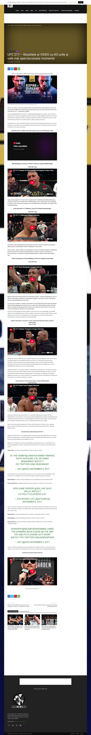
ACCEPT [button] (80, 2)
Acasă (9, 25)
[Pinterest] (15, 68)
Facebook (73, 733)
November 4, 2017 (39, 542)
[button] (81, 5)
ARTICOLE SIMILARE (12, 611)
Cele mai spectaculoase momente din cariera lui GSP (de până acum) (45, 605)
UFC (36, 10)
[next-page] (11, 632)
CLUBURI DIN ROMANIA (66, 10)
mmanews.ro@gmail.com (21, 721)
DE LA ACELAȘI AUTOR (24, 611)
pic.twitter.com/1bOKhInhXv (32, 464)
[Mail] (12, 725)
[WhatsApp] (18, 68)
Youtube (81, 733)
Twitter (77, 733)
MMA (31, 10)
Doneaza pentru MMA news (32, 588)
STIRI (22, 10)
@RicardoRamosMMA (34, 528)
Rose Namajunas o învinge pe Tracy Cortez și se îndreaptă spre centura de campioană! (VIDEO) (15, 628)
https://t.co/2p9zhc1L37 (32, 494)
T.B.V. (12, 61)
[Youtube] (20, 725)
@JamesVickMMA (35, 455)
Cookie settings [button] (72, 2)
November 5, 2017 (39, 469)
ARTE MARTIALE (43, 10)
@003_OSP (40, 488)
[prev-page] (8, 632)
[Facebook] (9, 68)
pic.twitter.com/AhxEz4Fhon (37, 537)
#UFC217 (39, 461)
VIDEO (27, 10)
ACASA (17, 10)
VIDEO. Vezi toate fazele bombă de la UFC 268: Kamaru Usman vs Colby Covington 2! (32, 628)
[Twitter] (12, 68)
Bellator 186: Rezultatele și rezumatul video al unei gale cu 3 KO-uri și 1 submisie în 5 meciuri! (18, 605)
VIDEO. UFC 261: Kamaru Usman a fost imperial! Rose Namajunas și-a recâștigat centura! (49, 628)
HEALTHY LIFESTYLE (54, 10)
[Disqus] (32, 656)
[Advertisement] (45, 18)
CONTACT (76, 10)
